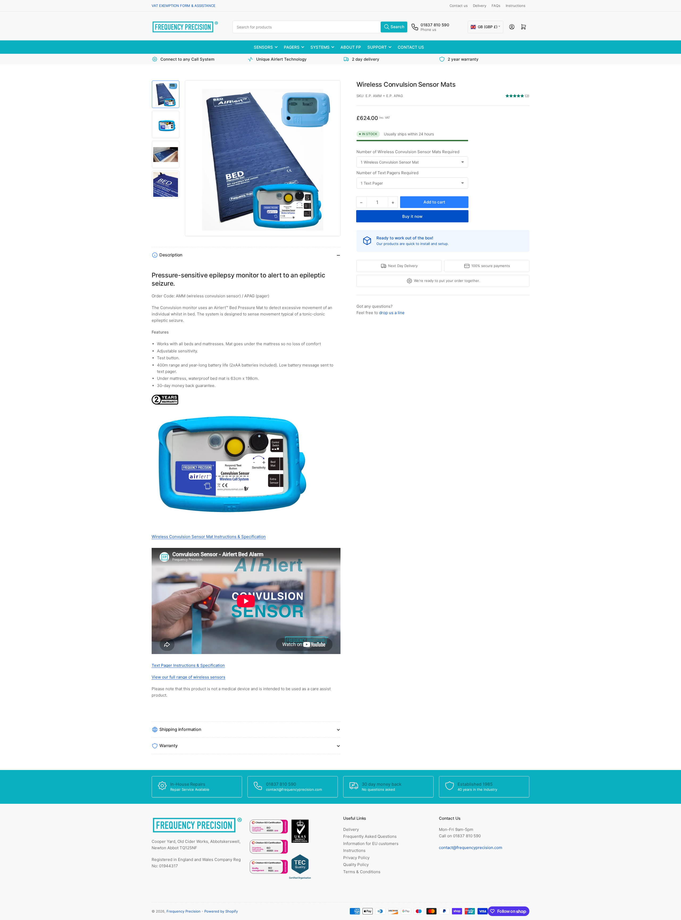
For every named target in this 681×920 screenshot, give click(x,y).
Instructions (515, 5)
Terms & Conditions (361, 871)
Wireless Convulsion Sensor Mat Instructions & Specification (209, 536)
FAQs (496, 5)
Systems (320, 47)
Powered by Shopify (221, 911)
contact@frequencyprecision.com (470, 847)
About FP (350, 47)
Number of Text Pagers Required (387, 172)
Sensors (263, 47)
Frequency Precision (184, 911)
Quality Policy (356, 864)
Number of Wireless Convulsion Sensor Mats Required (407, 151)
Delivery (479, 5)
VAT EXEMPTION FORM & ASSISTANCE (183, 5)
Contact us (459, 5)
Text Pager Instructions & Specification (188, 665)
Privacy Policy (356, 857)
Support (377, 47)
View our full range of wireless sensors (188, 677)
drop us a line (392, 312)
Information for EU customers (370, 843)
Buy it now (412, 216)
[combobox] (320, 27)
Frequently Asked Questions (370, 836)
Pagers (292, 47)
